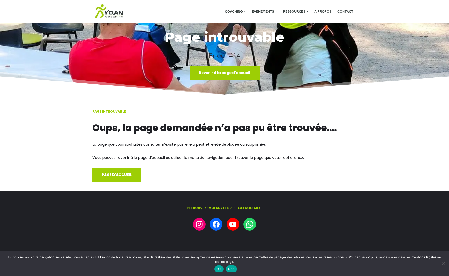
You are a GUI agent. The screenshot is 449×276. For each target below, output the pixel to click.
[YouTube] (233, 224)
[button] (245, 11)
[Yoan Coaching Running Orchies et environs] (109, 11)
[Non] (443, 263)
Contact (345, 11)
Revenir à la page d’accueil (224, 72)
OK (219, 269)
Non (231, 269)
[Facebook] (216, 224)
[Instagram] (199, 224)
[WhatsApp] (249, 224)
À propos (322, 11)
